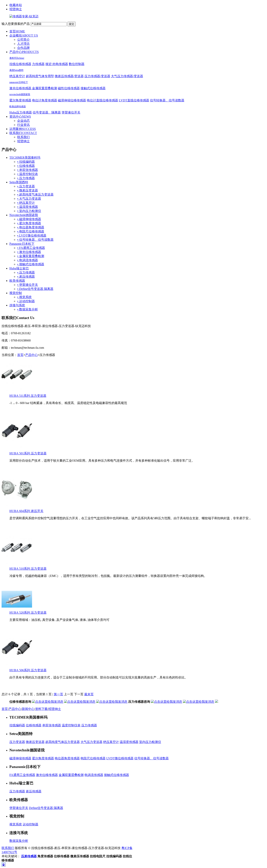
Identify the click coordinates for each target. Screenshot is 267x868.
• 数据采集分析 (27, 309)
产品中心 (24, 52)
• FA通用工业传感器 (31, 247)
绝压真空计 (17, 76)
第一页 (58, 694)
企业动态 (23, 120)
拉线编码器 (17, 725)
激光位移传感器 (20, 88)
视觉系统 (15, 824)
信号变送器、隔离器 (47, 112)
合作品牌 (23, 47)
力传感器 (38, 64)
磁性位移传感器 (69, 88)
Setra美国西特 (18, 182)
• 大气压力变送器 (29, 198)
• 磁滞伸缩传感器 (29, 219)
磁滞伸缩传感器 (20, 758)
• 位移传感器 (26, 165)
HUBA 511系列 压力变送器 (27, 395)
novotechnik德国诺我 (19, 94)
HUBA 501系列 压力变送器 (28, 453)
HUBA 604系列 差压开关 (26, 511)
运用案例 (22, 129)
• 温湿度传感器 (27, 206)
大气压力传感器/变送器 (127, 76)
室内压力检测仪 (150, 742)
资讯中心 (20, 116)
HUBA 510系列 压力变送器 (28, 568)
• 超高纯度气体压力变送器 (35, 194)
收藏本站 (15, 5)
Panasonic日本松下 (21, 243)
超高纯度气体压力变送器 (62, 742)
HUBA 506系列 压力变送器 (28, 670)
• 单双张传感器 (27, 170)
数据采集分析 (18, 840)
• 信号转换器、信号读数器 (35, 239)
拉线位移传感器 (20, 64)
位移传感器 (33, 725)
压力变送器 (17, 742)
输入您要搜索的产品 (16, 23)
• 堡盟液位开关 (27, 284)
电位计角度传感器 (44, 100)
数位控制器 (76, 64)
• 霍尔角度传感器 (29, 223)
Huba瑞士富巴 (19, 268)
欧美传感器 (17, 280)
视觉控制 (15, 293)
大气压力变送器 (91, 742)
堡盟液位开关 (71, 112)
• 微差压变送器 (27, 190)
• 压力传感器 (26, 178)
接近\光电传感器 (56, 64)
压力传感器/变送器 (97, 76)
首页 (17, 31)
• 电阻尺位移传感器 (30, 231)
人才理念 (23, 43)
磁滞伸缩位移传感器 (72, 100)
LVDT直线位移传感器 (134, 100)
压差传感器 (29, 856)
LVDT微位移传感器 (120, 758)
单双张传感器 (51, 725)
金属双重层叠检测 (44, 88)
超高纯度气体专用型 (40, 76)
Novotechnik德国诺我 (23, 215)
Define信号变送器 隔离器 (46, 808)
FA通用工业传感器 (22, 775)
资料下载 (41, 709)
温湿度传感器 (129, 742)
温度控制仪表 (71, 725)
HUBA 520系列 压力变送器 (28, 612)
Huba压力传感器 (20, 112)
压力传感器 (89, 725)
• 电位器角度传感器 (30, 227)
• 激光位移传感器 (29, 252)
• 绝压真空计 (26, 202)
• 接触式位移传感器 (30, 264)
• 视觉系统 (24, 297)
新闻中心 (28, 709)
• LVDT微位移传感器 (31, 235)
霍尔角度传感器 (20, 100)
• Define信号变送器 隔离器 (35, 289)
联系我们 (23, 133)
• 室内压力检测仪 (29, 211)
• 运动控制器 (26, 301)
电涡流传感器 (93, 775)
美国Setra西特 (16, 70)
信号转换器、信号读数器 (167, 100)
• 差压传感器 (26, 276)
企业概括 (23, 35)
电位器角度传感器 (67, 758)
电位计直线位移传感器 (102, 100)
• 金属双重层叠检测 (30, 256)
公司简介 (23, 39)
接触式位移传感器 (93, 88)
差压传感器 (33, 791)
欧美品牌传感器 (17, 106)
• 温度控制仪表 (27, 174)
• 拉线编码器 (26, 161)
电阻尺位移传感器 (93, 758)
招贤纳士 (15, 9)
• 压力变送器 (26, 186)
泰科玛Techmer (16, 58)
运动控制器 (30, 824)
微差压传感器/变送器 (69, 76)
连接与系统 (17, 305)
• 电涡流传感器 (27, 260)
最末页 (89, 694)
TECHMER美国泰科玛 (24, 157)
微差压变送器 (35, 742)
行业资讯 (23, 124)
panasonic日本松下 (18, 82)
